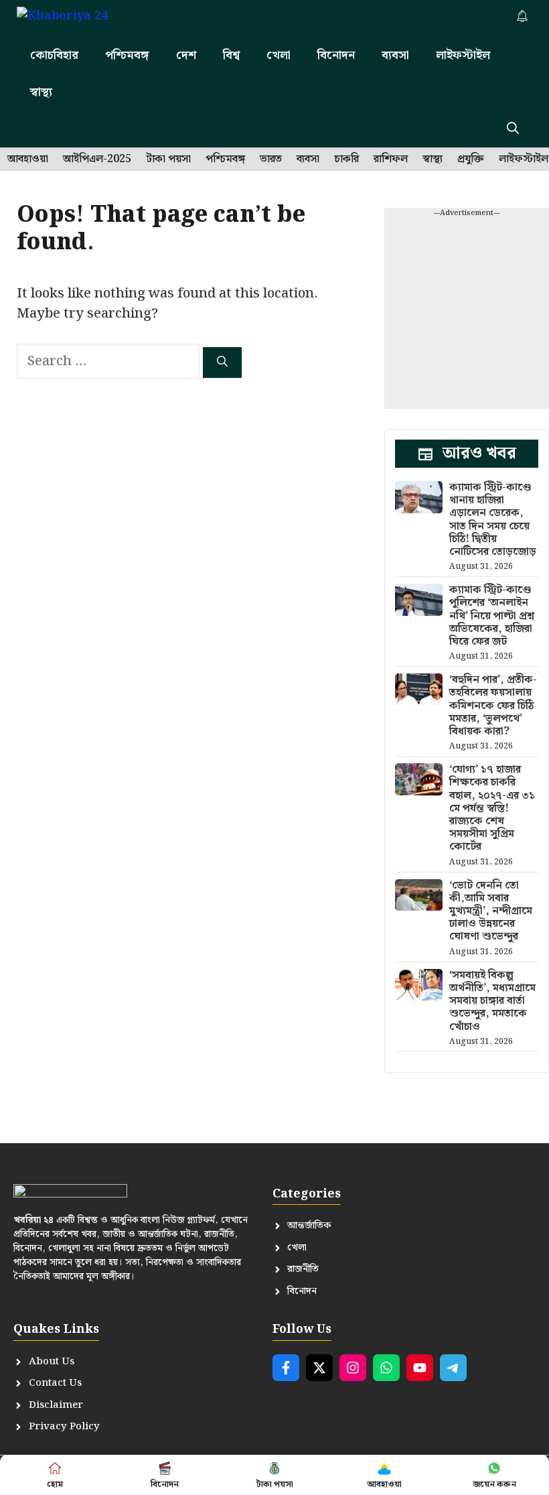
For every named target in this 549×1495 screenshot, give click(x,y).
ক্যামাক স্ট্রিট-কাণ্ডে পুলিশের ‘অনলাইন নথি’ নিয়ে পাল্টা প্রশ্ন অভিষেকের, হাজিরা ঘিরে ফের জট (491, 616)
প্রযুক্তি (470, 159)
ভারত (271, 159)
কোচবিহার (54, 55)
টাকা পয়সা (168, 159)
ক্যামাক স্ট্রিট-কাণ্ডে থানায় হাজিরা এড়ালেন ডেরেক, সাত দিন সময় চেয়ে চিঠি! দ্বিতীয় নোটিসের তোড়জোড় (492, 519)
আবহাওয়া (27, 159)
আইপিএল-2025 (97, 159)
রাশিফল (391, 159)
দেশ (186, 55)
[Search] (222, 362)
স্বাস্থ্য (41, 92)
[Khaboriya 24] (75, 18)
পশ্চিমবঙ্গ (127, 55)
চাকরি (346, 159)
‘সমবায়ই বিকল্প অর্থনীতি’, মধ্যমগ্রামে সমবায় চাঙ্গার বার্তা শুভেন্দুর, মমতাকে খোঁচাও (492, 1001)
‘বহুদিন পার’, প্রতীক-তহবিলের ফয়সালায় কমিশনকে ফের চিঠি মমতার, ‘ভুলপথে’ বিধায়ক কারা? (493, 705)
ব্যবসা (395, 55)
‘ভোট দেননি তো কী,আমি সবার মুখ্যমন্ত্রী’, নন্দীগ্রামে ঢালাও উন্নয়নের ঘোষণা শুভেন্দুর (490, 911)
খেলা (278, 55)
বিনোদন (336, 55)
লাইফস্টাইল (463, 55)
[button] (512, 129)
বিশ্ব (231, 55)
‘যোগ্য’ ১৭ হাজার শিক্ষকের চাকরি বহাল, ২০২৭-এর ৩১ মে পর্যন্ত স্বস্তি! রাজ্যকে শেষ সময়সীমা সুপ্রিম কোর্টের (492, 808)
